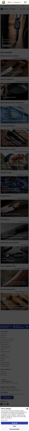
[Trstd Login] (26, 2)
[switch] (25, 2)
